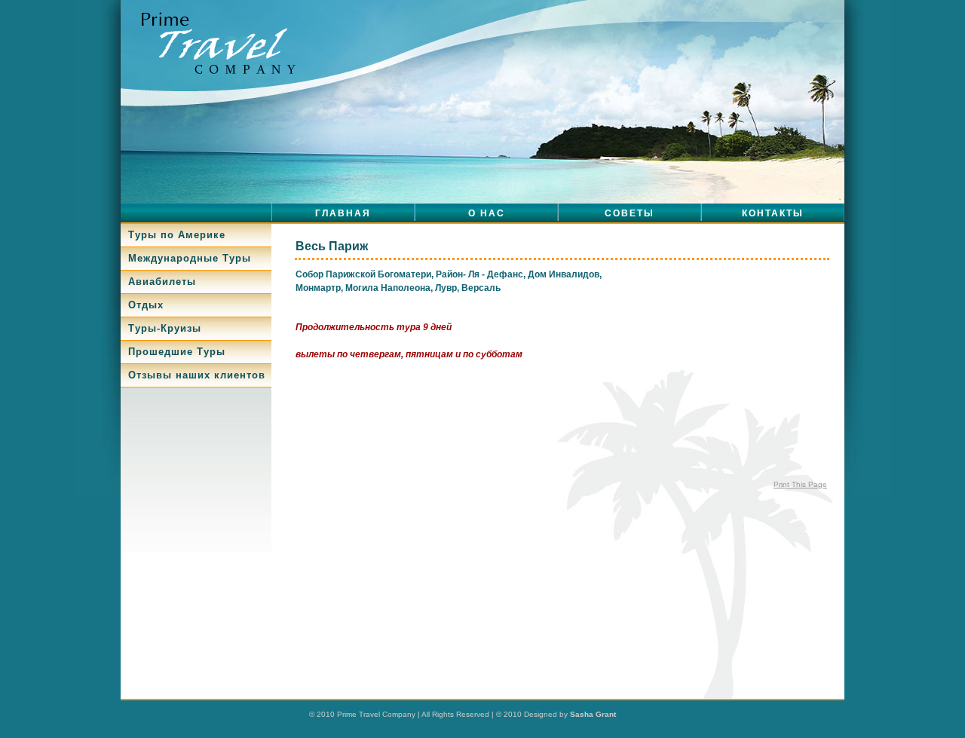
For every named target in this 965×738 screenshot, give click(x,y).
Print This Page (800, 484)
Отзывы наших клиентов (196, 375)
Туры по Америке (176, 234)
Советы (629, 213)
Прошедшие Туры (176, 351)
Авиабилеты (162, 281)
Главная (343, 213)
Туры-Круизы (164, 328)
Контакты (773, 213)
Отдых (146, 305)
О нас (486, 213)
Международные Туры (189, 258)
